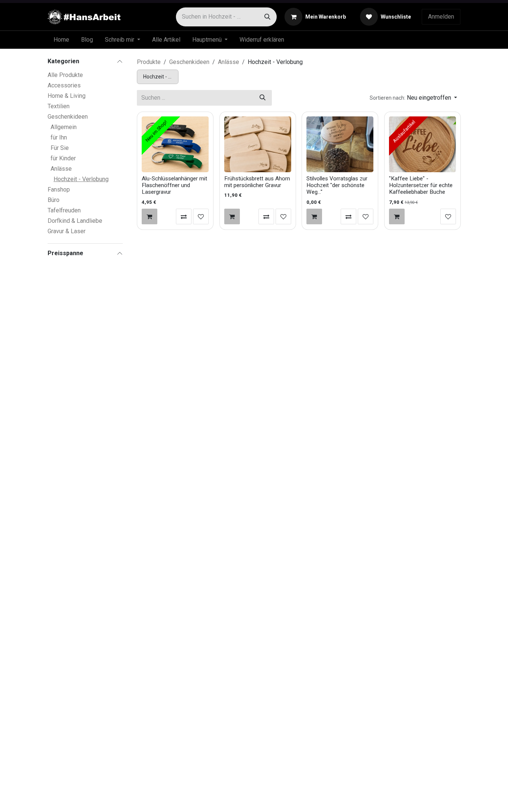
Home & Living (67, 95)
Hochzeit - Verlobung (81, 179)
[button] (413, 98)
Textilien (59, 106)
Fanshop (59, 189)
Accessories (64, 85)
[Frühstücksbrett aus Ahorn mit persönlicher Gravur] (257, 144)
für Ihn (59, 137)
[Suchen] (267, 16)
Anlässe (61, 168)
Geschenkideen (68, 116)
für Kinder (63, 158)
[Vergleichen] (184, 216)
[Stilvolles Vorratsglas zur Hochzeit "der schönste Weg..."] (339, 144)
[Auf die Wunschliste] (201, 216)
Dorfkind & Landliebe (75, 220)
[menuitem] (61, 39)
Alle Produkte (65, 74)
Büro (54, 199)
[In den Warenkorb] (149, 216)
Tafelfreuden (64, 210)
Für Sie (60, 147)
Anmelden (441, 16)
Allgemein (64, 127)
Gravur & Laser (67, 231)
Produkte (149, 61)
